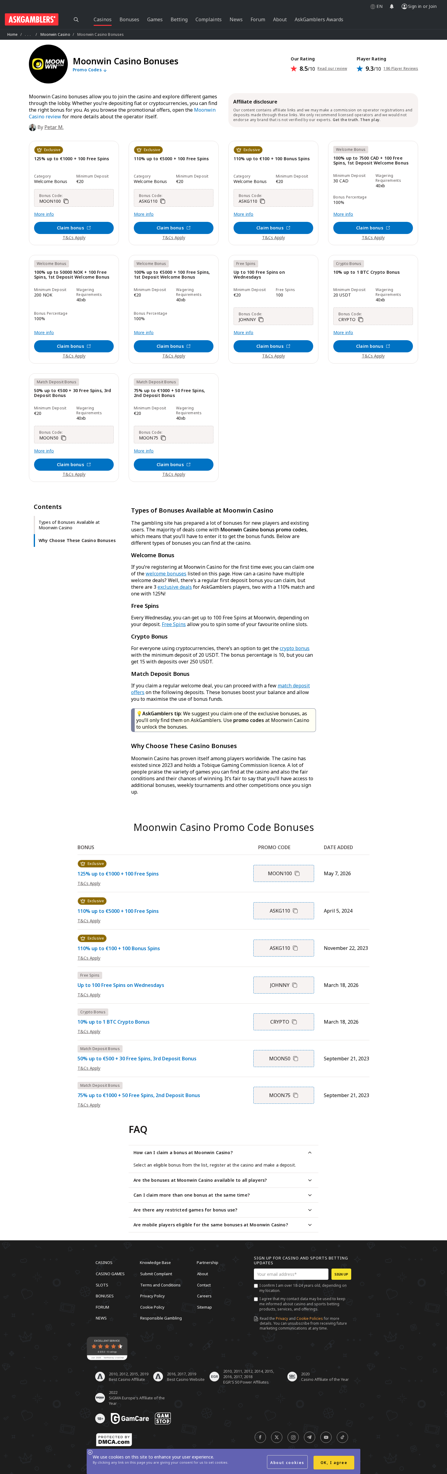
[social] (260, 1437)
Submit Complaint (156, 1273)
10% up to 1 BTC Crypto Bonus (366, 272)
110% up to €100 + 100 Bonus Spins (272, 158)
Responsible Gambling (161, 1318)
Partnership (207, 1262)
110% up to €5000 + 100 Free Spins (171, 158)
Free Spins (174, 624)
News (101, 1318)
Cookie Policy (152, 1307)
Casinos (104, 1262)
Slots (102, 1284)
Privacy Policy (152, 1296)
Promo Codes (88, 70)
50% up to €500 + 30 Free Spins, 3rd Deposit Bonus (72, 393)
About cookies (287, 1462)
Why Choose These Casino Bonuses (77, 540)
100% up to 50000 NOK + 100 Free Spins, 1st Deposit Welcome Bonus (71, 275)
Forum (102, 1307)
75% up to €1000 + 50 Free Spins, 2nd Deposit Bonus (169, 393)
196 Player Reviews (400, 68)
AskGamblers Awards (319, 19)
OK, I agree (334, 1462)
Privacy (282, 1318)
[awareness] (129, 1418)
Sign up (341, 1274)
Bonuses (105, 1296)
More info (44, 214)
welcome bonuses (166, 573)
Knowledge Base (155, 1262)
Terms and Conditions (160, 1284)
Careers (204, 1296)
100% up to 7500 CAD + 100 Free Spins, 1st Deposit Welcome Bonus (370, 161)
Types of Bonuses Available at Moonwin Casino (69, 524)
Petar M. (54, 127)
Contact (204, 1284)
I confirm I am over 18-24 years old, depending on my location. (303, 1288)
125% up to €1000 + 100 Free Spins (71, 158)
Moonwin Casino (55, 34)
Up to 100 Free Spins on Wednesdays (259, 275)
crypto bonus (295, 648)
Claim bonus (70, 228)
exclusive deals (175, 587)
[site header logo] (31, 19)
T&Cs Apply (74, 237)
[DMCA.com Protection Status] (114, 1440)
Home (12, 34)
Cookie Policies (309, 1318)
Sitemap (204, 1307)
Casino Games (110, 1273)
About (202, 1273)
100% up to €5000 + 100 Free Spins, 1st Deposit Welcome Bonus (172, 275)
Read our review (332, 68)
